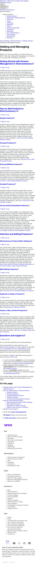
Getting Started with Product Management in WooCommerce (15, 62)
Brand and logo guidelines (15, 525)
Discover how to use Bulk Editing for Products (19, 290)
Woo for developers (13, 474)
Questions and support (11, 335)
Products (10, 19)
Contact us (11, 534)
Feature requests (12, 500)
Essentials (10, 462)
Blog (8, 490)
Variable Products (7, 184)
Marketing (10, 31)
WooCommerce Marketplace (24, 363)
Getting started (12, 16)
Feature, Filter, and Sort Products (12, 310)
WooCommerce (5, 11)
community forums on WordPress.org (16, 348)
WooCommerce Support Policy (17, 530)
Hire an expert (16, 1)
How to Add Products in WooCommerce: (11, 109)
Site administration (13, 33)
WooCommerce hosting (15, 502)
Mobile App (10, 36)
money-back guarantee (18, 412)
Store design (11, 34)
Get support (25, 1)
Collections (11, 464)
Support (8, 415)
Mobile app (11, 447)
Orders (9, 26)
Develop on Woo (5, 1)
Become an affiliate (13, 481)
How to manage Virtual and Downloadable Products (17, 229)
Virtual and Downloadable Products (14, 206)
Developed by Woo (13, 465)
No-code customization (15, 440)
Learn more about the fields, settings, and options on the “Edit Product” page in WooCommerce (17, 265)
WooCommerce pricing (14, 437)
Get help (9, 38)
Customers (10, 29)
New (8, 460)
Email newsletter (12, 497)
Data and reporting (13, 28)
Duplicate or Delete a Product (11, 294)
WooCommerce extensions (16, 457)
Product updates (12, 495)
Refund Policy (11, 532)
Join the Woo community (15, 522)
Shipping (9, 23)
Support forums (12, 508)
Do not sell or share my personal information (15, 528)
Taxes (9, 21)
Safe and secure (11, 418)
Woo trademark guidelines (15, 524)
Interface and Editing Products (15, 234)
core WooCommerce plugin (13, 346)
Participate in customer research (17, 505)
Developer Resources (13, 373)
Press (9, 519)
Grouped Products (7, 143)
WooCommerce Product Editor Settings (15, 241)
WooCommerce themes (15, 459)
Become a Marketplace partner (17, 479)
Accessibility (11, 507)
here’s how (13, 357)
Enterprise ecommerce (14, 448)
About (9, 517)
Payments (10, 24)
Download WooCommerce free (17, 520)
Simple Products (6, 118)
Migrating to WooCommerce (16, 18)
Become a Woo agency (14, 478)
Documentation (5, 41)
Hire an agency (12, 503)
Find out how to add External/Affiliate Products (16, 180)
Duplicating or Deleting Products (14, 307)
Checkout (10, 443)
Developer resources (14, 476)
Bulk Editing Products (8, 269)
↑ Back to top (4, 67)
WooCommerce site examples (17, 493)
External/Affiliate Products (10, 164)
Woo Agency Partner (10, 368)
